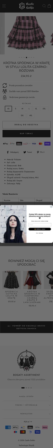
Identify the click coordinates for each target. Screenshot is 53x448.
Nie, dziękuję (39, 233)
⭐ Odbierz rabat (39, 229)
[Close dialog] (51, 207)
